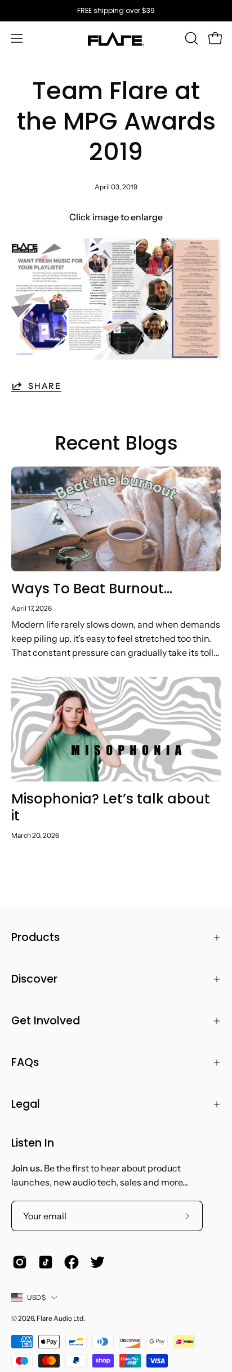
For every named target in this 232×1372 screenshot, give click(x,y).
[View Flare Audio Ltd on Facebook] (71, 1262)
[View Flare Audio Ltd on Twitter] (97, 1262)
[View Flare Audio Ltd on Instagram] (19, 1262)
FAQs (25, 1062)
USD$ (36, 1297)
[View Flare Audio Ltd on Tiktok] (45, 1262)
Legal (25, 1104)
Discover (34, 979)
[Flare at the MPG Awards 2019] (116, 356)
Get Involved (45, 1020)
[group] (116, 10)
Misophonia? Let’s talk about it (110, 807)
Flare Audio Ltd (60, 1318)
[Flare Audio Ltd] (116, 39)
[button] (190, 38)
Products (35, 937)
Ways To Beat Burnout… (91, 588)
